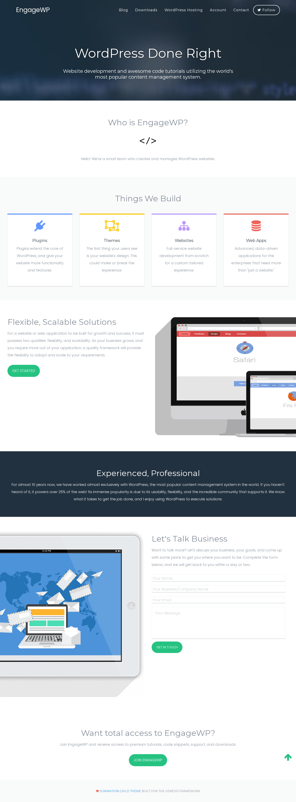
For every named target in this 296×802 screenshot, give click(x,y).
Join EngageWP (148, 760)
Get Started (23, 370)
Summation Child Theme (120, 791)
